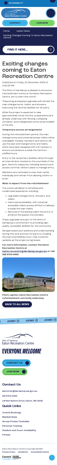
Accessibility (16, 3)
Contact (15, 23)
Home (6, 31)
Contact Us (14, 363)
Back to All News (17, 304)
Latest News (23, 31)
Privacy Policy (8, 452)
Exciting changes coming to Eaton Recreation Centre (28, 36)
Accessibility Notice (40, 452)
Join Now (42, 23)
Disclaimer (23, 452)
